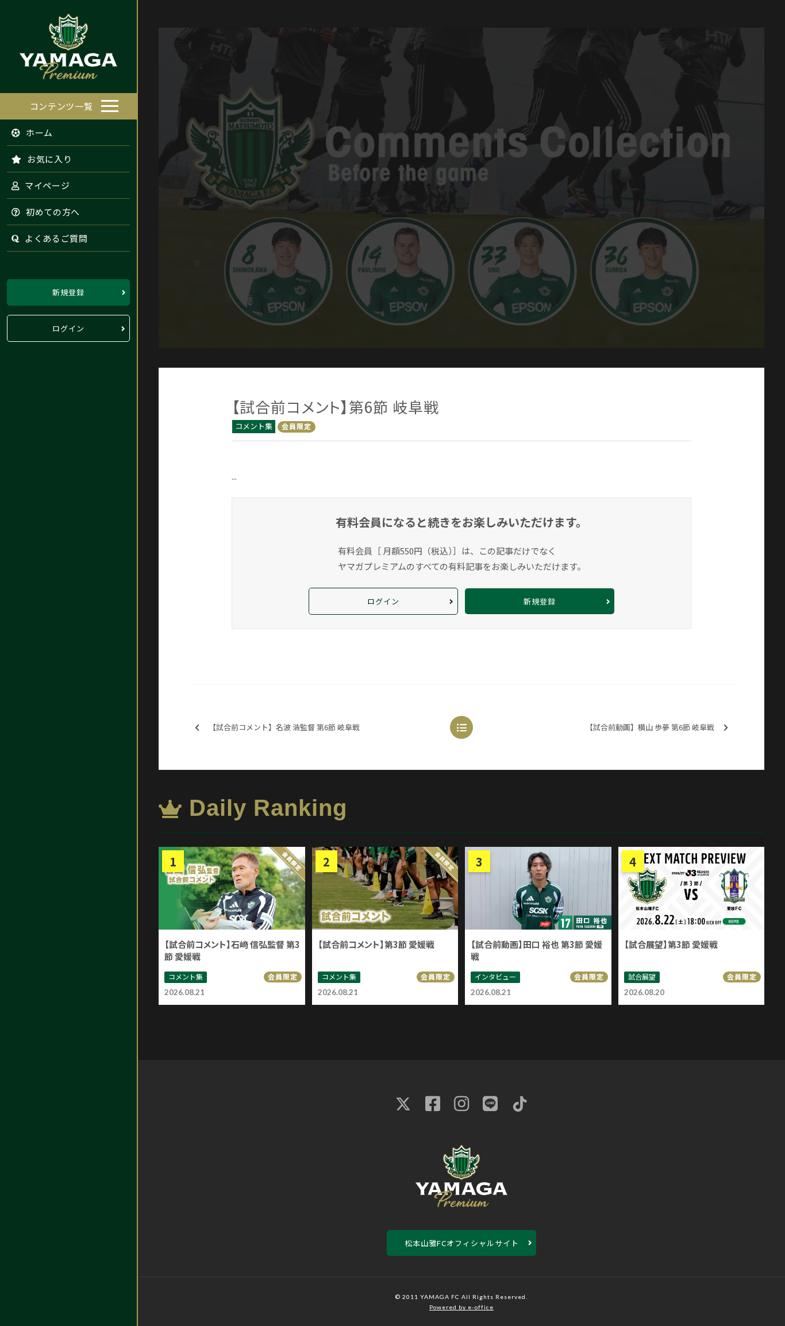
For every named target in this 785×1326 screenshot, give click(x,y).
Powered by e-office (461, 1307)
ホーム (38, 132)
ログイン (68, 328)
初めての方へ (52, 212)
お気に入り (48, 159)
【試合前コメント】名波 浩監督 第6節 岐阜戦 (284, 727)
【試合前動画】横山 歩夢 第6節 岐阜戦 (650, 727)
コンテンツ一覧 (61, 106)
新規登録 (68, 292)
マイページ (46, 185)
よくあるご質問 (55, 238)
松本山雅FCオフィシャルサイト (462, 1243)
